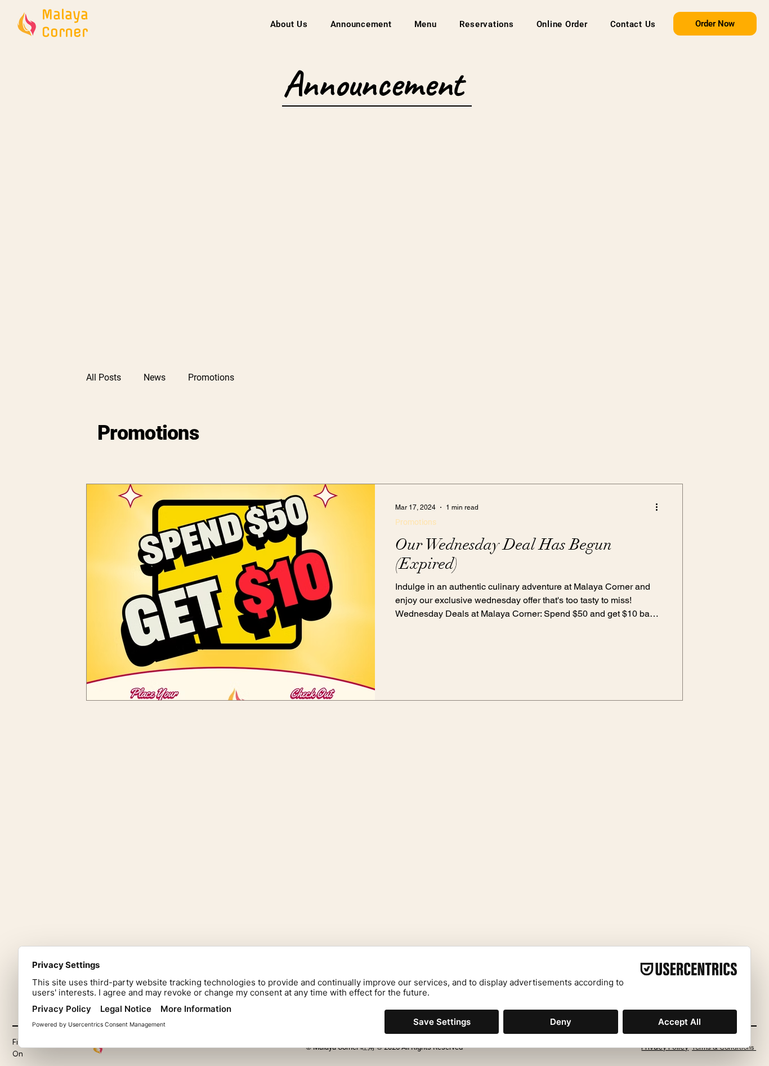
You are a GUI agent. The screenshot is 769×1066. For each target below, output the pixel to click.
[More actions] (660, 507)
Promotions (211, 377)
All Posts (103, 377)
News (155, 377)
